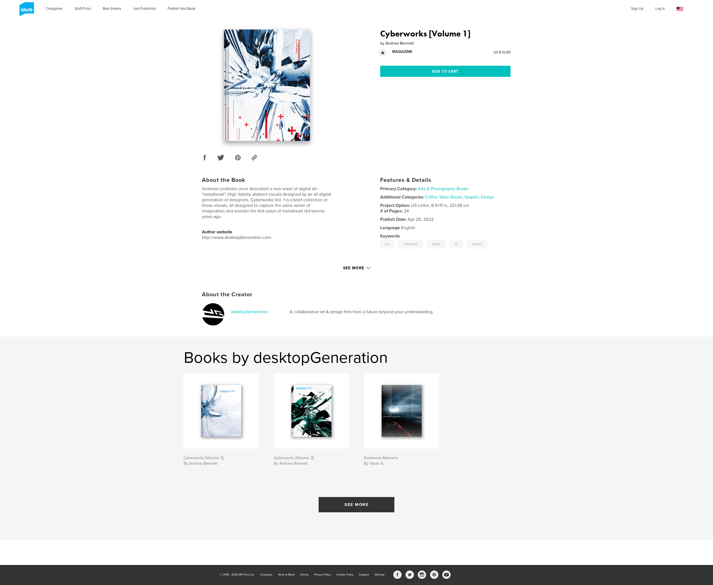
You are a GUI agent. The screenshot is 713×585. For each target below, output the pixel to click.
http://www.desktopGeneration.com (236, 237)
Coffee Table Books (443, 197)
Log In (660, 8)
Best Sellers (112, 8)
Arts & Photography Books (443, 189)
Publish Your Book (182, 8)
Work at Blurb (286, 574)
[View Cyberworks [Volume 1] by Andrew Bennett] (267, 85)
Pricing (304, 574)
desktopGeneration (249, 312)
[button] (680, 9)
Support (364, 574)
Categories (54, 8)
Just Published (144, 8)
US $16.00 (502, 52)
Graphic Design (479, 197)
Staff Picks (83, 8)
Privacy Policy (322, 574)
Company (266, 574)
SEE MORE (356, 504)
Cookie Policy (344, 574)
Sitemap (380, 574)
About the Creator (227, 294)
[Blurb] (26, 11)
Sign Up (637, 8)
